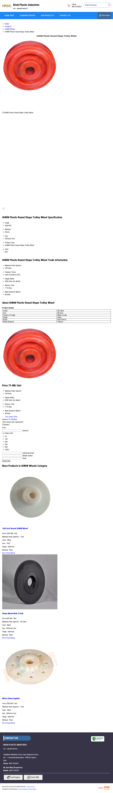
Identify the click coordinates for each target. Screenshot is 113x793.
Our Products (47, 15)
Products (8, 26)
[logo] (7, 10)
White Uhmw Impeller (11, 698)
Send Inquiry (105, 15)
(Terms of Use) (30, 786)
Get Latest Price (11, 417)
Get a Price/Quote (8, 553)
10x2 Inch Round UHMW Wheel (15, 528)
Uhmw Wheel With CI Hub (12, 613)
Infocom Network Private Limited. (27, 789)
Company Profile (27, 15)
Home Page (9, 15)
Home (7, 24)
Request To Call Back (9, 419)
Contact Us (65, 15)
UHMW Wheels (10, 29)
